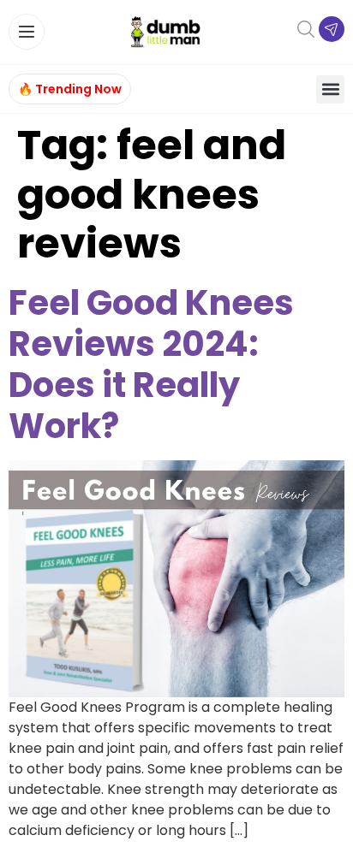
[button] (330, 89)
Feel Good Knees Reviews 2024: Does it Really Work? (151, 364)
